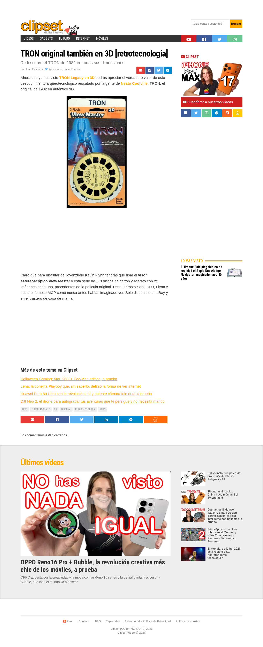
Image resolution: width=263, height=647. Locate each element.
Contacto (84, 621)
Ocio (24, 409)
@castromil (55, 69)
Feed (70, 621)
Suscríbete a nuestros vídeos (210, 102)
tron (103, 409)
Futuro (64, 38)
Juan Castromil (34, 69)
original (66, 409)
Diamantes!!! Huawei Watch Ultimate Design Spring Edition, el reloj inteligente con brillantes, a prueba (225, 515)
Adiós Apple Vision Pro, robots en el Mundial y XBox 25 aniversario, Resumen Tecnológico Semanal (223, 535)
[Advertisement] (95, 9)
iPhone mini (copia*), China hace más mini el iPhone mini (223, 494)
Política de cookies (188, 621)
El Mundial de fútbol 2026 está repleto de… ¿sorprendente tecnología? (224, 553)
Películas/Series (41, 409)
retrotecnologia (85, 409)
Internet (83, 38)
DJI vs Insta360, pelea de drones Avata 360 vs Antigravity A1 (224, 476)
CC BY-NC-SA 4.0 (132, 628)
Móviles (102, 38)
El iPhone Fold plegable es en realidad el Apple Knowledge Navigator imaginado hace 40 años (201, 273)
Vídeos (29, 38)
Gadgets (46, 38)
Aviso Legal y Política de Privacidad (148, 621)
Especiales (113, 621)
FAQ (98, 621)
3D (55, 409)
